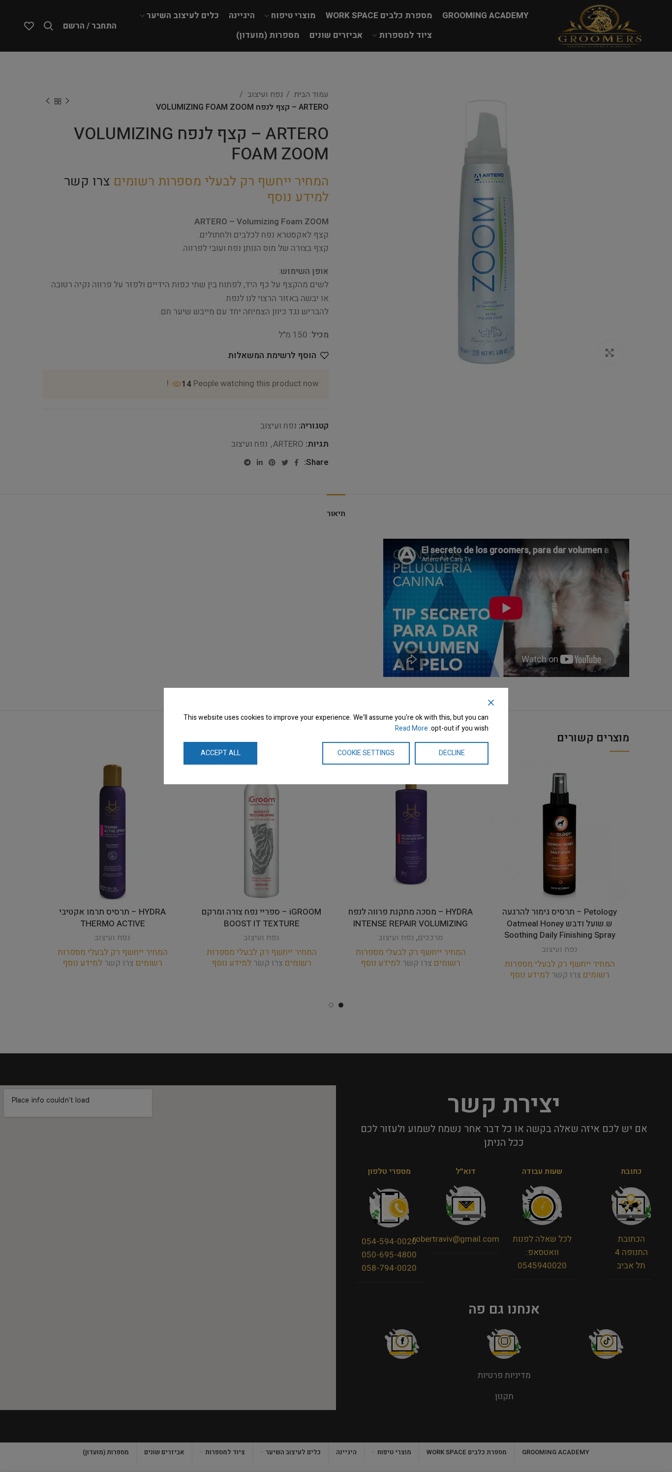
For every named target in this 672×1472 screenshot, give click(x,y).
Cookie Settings (366, 753)
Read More (411, 729)
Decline (452, 753)
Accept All (221, 753)
